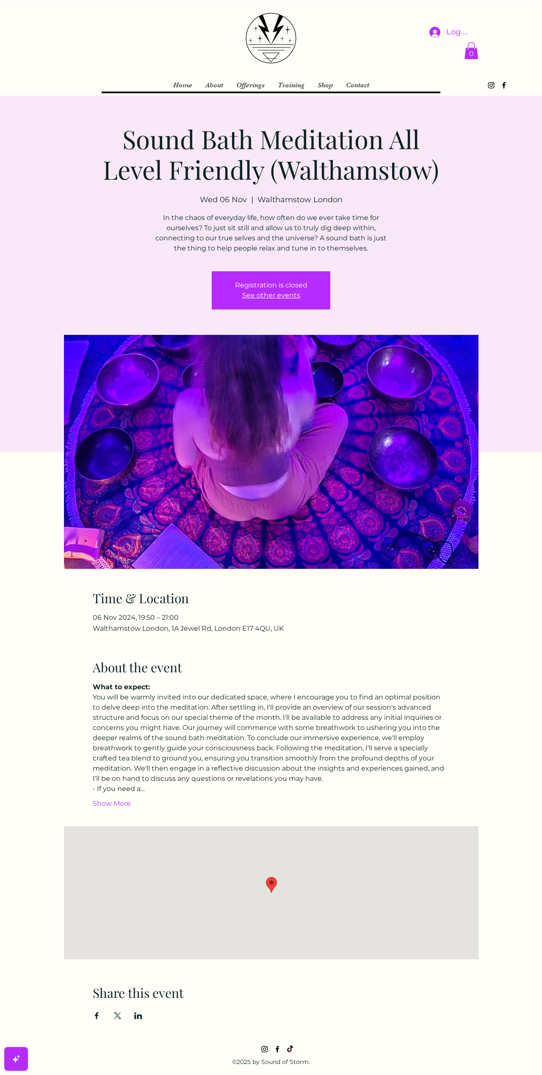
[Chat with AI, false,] (16, 1059)
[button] (471, 50)
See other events (271, 295)
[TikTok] (290, 1049)
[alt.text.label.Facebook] (504, 85)
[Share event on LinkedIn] (138, 1015)
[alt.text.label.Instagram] (491, 85)
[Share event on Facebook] (97, 1015)
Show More (112, 803)
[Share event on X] (117, 1015)
